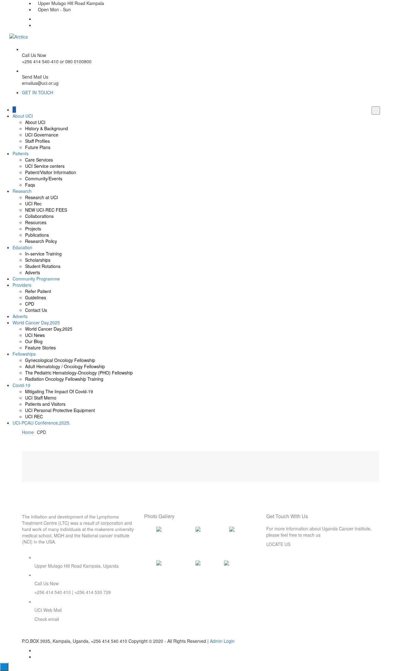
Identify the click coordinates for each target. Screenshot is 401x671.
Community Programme (36, 279)
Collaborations (39, 216)
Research (22, 191)
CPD (29, 304)
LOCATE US (278, 544)
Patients (21, 153)
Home (28, 432)
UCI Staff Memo (40, 398)
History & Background (46, 128)
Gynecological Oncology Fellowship (60, 360)
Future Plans (37, 147)
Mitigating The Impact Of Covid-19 (59, 391)
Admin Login (222, 641)
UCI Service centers (45, 166)
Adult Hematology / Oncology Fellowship (65, 366)
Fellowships (24, 354)
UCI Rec (33, 203)
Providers (22, 285)
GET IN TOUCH (37, 92)
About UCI (23, 116)
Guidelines (35, 297)
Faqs (30, 185)
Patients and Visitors (45, 404)
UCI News (35, 335)
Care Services (39, 160)
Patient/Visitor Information (50, 172)
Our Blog (34, 341)
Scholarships (37, 260)
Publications (37, 235)
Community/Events (43, 178)
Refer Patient (38, 291)
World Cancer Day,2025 (36, 322)
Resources (35, 222)
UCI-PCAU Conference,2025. (41, 423)
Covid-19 (21, 385)
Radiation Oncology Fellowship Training (64, 379)
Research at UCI (41, 197)
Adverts (32, 272)
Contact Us (36, 310)
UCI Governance (41, 135)
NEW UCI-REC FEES (46, 210)
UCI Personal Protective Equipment (60, 410)
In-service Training (43, 253)
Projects (33, 228)
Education (22, 247)
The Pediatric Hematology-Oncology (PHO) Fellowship (79, 372)
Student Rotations (42, 266)
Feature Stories (40, 347)
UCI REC (34, 416)
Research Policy (41, 241)
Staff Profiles (37, 141)
